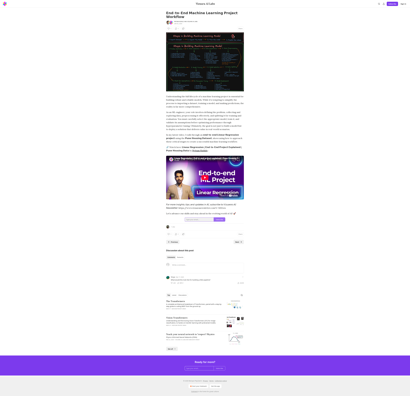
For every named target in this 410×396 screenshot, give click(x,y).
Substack (194, 391)
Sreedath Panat (194, 339)
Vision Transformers (176, 317)
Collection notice (221, 381)
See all (170, 349)
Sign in (403, 4)
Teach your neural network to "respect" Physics (190, 334)
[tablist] (175, 257)
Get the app (215, 386)
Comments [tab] (171, 257)
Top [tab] (168, 295)
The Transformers (175, 301)
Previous (174, 242)
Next (237, 242)
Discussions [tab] (183, 295)
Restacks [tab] (180, 257)
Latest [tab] (174, 295)
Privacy (205, 381)
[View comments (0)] (187, 328)
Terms (211, 381)
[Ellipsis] (243, 277)
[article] (205, 306)
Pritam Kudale (179, 21)
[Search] (379, 4)
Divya (173, 277)
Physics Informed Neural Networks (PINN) (181, 337)
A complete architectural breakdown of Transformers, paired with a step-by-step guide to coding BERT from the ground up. (194, 305)
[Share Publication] (384, 4)
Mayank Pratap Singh (179, 309)
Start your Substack (199, 386)
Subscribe (392, 4)
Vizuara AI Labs (192, 21)
